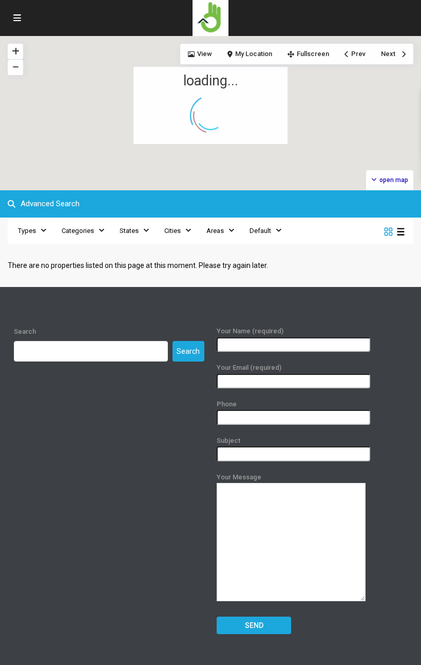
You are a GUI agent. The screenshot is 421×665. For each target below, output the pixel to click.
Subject (228, 440)
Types (27, 231)
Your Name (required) (250, 331)
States (129, 231)
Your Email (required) (249, 367)
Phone (227, 404)
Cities (172, 231)
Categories (78, 231)
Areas (215, 231)
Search (25, 331)
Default (260, 231)
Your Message (239, 477)
